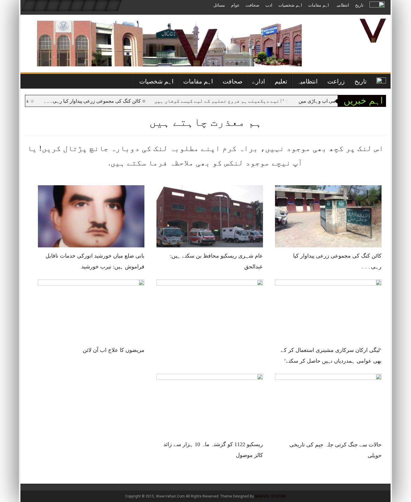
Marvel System (270, 496)
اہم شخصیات (290, 5)
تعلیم (281, 81)
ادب (268, 5)
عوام (235, 5)
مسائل (219, 5)
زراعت (336, 81)
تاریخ (359, 5)
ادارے (258, 81)
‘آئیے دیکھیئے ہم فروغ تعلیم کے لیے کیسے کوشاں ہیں (232, 101)
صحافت (252, 5)
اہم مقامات (318, 5)
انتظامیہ (342, 5)
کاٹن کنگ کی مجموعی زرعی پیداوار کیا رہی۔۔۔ (104, 101)
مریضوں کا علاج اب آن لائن (113, 350)
